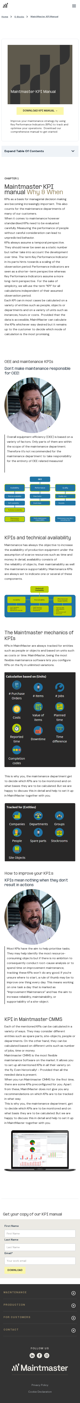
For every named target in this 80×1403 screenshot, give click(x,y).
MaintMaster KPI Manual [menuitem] (44, 16)
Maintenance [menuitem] (15, 1292)
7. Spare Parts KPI (17, 224)
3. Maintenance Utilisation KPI (26, 182)
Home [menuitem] (4, 16)
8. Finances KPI (15, 234)
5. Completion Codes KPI (22, 203)
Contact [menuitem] (11, 1329)
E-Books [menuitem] (19, 16)
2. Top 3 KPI (12, 172)
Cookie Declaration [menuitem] (40, 1391)
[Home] (40, 1369)
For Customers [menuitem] (17, 1317)
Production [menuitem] (14, 1305)
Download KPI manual (39, 110)
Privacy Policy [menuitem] (40, 1385)
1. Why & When (15, 161)
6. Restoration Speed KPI (22, 213)
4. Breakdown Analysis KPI (23, 192)
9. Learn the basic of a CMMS (25, 244)
